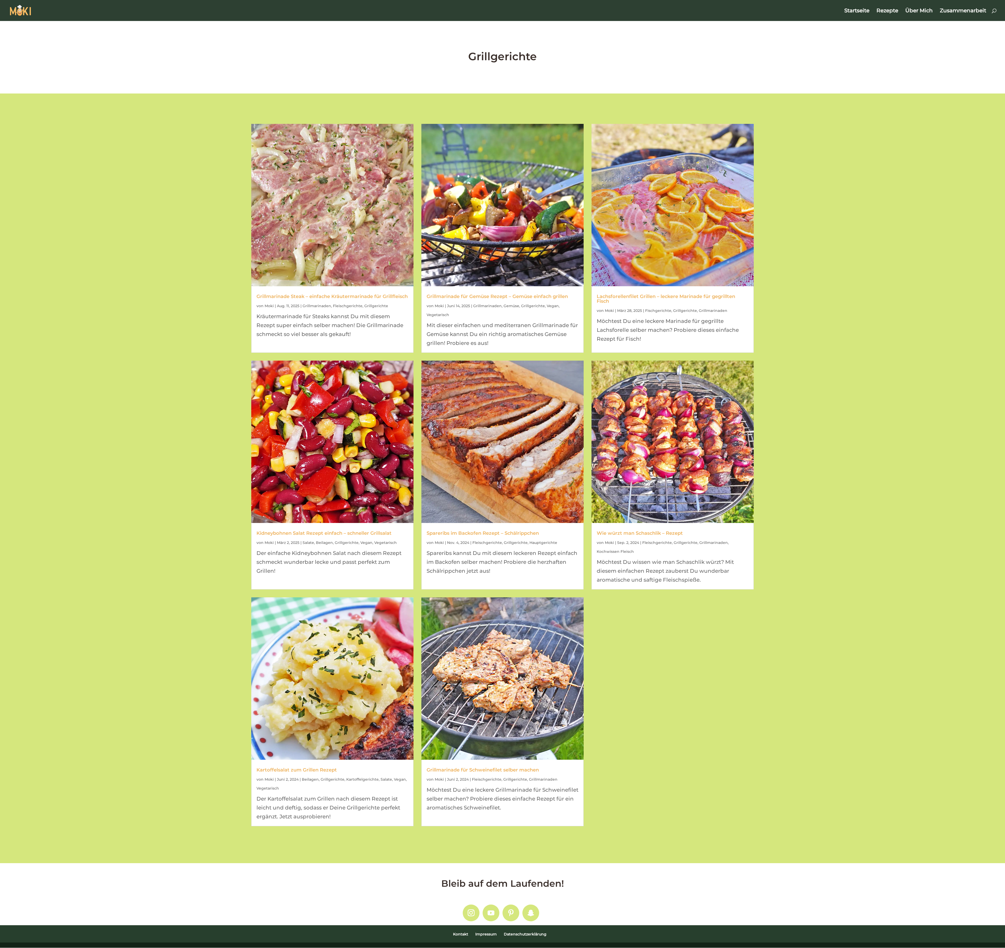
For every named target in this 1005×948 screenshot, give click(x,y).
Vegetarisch (438, 314)
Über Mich (919, 11)
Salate (308, 542)
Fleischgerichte (347, 306)
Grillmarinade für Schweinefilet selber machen (483, 770)
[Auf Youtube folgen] (491, 913)
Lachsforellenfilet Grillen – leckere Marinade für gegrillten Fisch (666, 299)
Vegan (553, 306)
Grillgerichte (376, 306)
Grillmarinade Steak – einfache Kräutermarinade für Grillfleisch (332, 296)
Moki (269, 306)
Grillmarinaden (317, 306)
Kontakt (460, 934)
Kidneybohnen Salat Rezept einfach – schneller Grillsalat (324, 533)
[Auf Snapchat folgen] (530, 913)
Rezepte (887, 11)
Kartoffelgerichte (362, 779)
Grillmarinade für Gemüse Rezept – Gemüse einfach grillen (497, 296)
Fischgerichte (658, 310)
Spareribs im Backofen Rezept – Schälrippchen (483, 533)
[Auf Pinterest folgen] (510, 913)
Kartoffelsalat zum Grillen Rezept (296, 770)
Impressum (486, 934)
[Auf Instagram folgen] (471, 913)
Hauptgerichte (543, 542)
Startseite (856, 11)
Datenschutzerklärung (525, 934)
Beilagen (324, 542)
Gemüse (511, 306)
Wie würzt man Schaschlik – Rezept (640, 533)
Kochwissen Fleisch (615, 551)
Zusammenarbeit (963, 11)
